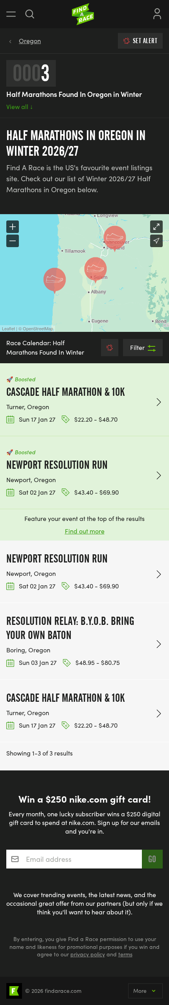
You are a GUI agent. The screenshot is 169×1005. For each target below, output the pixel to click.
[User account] (157, 13)
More (140, 990)
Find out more (85, 531)
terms (125, 954)
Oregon (30, 40)
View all (19, 106)
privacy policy (87, 954)
